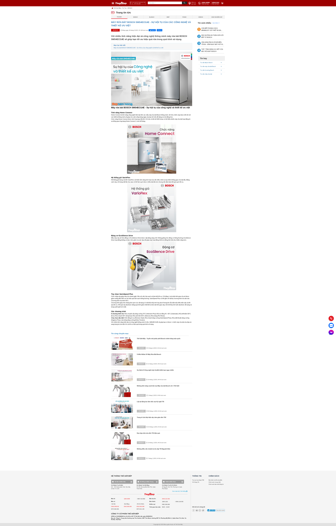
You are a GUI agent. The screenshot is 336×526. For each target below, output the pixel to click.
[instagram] (200, 510)
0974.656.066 (115, 509)
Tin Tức (124, 8)
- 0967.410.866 (141, 498)
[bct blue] (211, 510)
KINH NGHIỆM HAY (216, 17)
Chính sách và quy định (215, 482)
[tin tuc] (123, 344)
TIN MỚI (119, 17)
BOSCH (130, 8)
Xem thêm (215, 23)
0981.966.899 (166, 504)
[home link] (121, 3)
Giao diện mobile (220, 510)
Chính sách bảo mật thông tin (216, 484)
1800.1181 (165, 501)
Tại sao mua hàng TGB (198, 480)
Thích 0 (153, 30)
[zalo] (331, 326)
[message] (331, 332)
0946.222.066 (166, 498)
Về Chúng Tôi (195, 482)
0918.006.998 (140, 506)
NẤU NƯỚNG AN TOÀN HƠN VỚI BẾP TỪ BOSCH (212, 36)
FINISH (184, 17)
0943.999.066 (128, 506)
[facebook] (193, 510)
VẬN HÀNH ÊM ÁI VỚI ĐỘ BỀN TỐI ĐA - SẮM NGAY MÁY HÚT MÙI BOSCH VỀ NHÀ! (212, 43)
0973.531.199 (140, 509)
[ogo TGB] (149, 494)
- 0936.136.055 (179, 501)
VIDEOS (200, 17)
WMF (168, 17)
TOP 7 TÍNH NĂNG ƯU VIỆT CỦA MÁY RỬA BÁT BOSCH (212, 50)
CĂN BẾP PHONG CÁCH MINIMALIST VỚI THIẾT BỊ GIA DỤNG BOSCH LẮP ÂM (211, 29)
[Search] (184, 3)
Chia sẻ (159, 30)
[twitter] (202, 510)
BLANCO (151, 17)
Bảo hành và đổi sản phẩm (215, 480)
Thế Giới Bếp (117, 8)
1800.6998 (127, 498)
